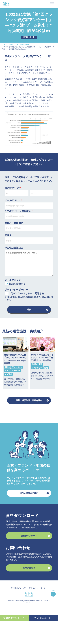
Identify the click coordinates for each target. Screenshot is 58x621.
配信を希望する (17, 283)
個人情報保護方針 (25, 297)
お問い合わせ (29, 568)
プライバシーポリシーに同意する (26, 293)
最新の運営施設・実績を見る (29, 400)
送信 (29, 309)
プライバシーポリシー (38, 588)
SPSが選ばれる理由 (29, 493)
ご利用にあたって (18, 588)
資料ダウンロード (29, 535)
